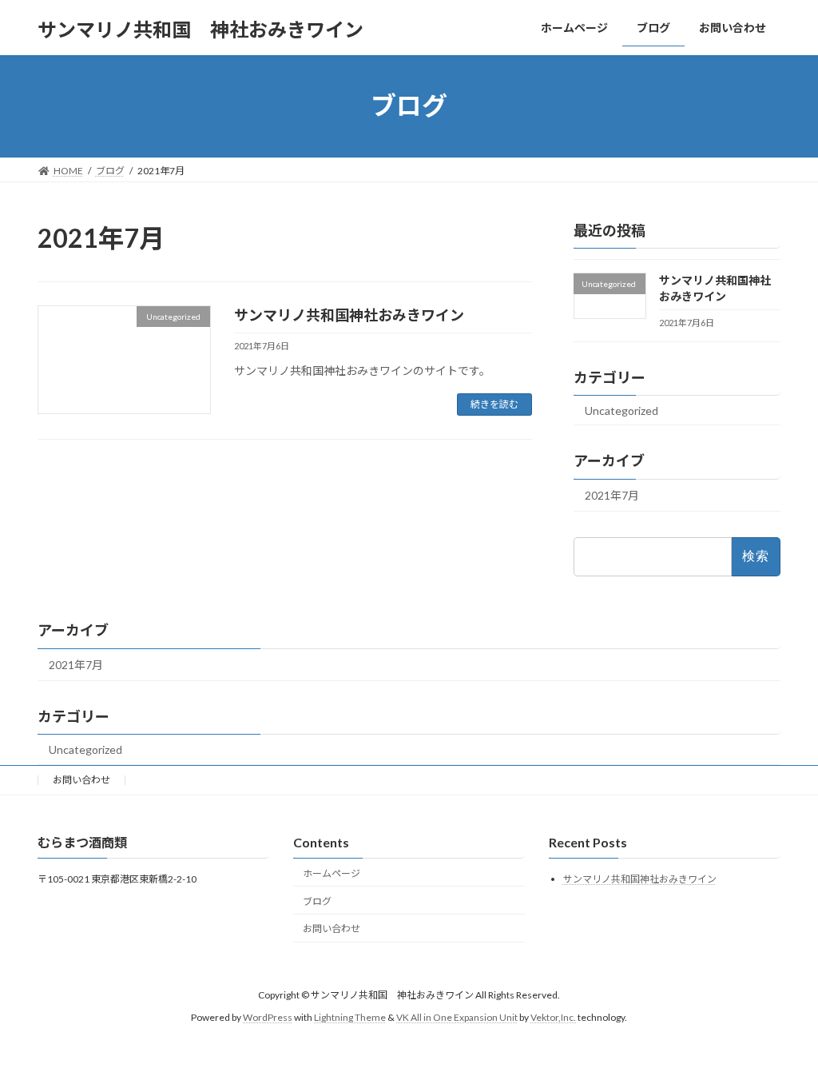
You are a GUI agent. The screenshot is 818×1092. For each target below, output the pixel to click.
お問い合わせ (81, 780)
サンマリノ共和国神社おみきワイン (349, 315)
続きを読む (494, 404)
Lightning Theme (350, 1017)
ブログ (317, 901)
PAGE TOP (783, 1044)
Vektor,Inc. (553, 1017)
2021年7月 (612, 495)
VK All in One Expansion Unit (457, 1017)
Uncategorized (621, 409)
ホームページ (331, 873)
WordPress (267, 1017)
